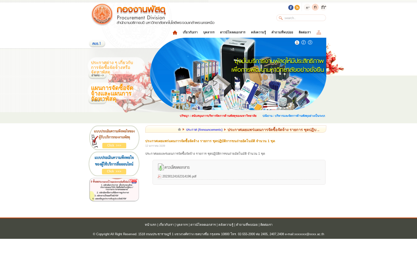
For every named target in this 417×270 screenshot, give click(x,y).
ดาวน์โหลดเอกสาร (232, 32)
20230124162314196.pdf (179, 176)
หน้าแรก (150, 224)
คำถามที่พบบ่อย (282, 32)
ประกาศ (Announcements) (204, 129)
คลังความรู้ (258, 32)
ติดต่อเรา (305, 32)
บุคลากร (209, 32)
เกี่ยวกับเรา (190, 32)
